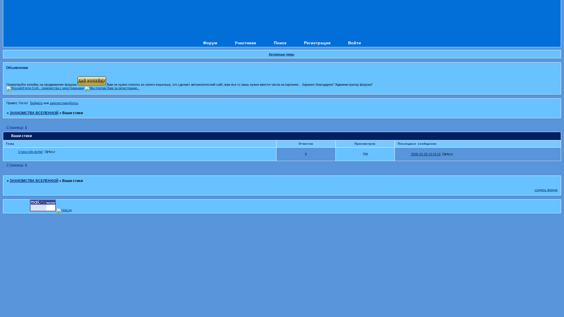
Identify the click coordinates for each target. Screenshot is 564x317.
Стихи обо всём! (30, 152)
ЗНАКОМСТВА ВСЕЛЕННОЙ (34, 113)
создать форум (546, 190)
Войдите (36, 103)
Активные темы (281, 54)
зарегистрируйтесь (64, 103)
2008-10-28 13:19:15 (426, 154)
